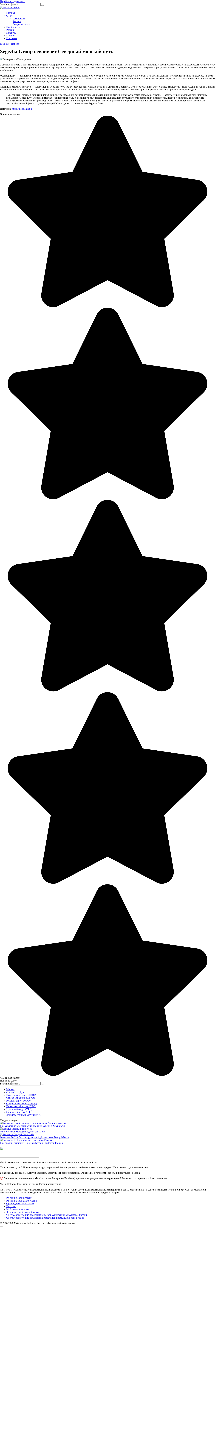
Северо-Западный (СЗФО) (20, 1097)
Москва (10, 1089)
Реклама (17, 21)
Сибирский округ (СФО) (19, 1112)
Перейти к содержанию (12, 1)
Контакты (11, 38)
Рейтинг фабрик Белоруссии (21, 1200)
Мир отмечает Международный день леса (22, 1131)
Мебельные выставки (17, 1209)
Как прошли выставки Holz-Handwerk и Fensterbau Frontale (31, 1143)
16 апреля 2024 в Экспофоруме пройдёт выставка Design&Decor (34, 1137)
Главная (10, 13)
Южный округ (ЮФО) (18, 1100)
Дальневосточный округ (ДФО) (23, 1115)
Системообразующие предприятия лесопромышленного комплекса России (46, 1215)
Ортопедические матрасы (20, 1203)
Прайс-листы (13, 27)
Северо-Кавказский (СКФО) (21, 1103)
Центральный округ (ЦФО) (21, 1095)
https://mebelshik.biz (22, 108)
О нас (9, 15)
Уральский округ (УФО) (19, 1109)
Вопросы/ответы (22, 24)
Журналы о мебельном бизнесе (23, 1212)
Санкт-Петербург (15, 1092)
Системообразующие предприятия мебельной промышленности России (45, 1217)
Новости (11, 1206)
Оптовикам (19, 18)
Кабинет (10, 35)
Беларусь (11, 32)
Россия (10, 30)
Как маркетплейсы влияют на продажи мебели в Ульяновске (32, 1126)
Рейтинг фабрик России (19, 1197)
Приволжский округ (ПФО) (21, 1106)
